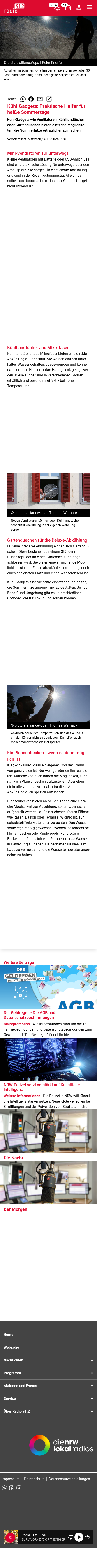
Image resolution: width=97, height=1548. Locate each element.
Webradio (11, 1347)
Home (8, 1335)
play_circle (79, 1537)
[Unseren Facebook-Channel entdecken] (11, 1488)
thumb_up (87, 1537)
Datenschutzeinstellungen (69, 1479)
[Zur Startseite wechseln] (14, 8)
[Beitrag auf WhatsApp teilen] (23, 99)
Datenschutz (34, 1479)
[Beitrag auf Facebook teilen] (31, 99)
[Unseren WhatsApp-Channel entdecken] (4, 1488)
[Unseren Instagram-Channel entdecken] (19, 1488)
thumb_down (71, 1537)
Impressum (11, 1479)
